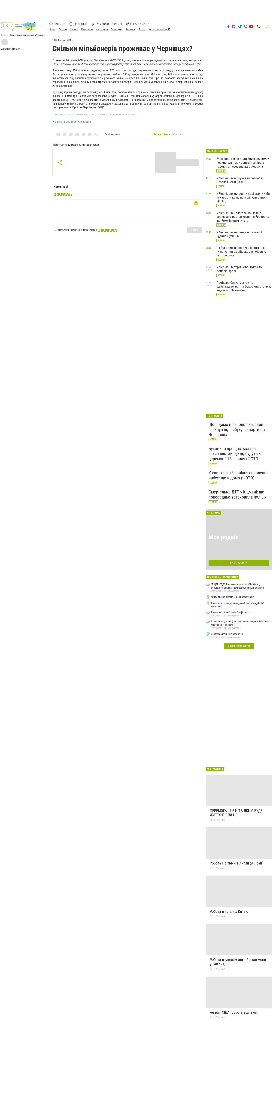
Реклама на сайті (109, 24)
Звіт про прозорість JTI (159, 29)
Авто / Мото (102, 29)
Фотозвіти (130, 29)
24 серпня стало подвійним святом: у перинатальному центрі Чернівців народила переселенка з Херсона (242, 162)
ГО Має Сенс (139, 24)
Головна (4, 35)
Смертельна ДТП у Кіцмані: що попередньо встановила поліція (238, 494)
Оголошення (116, 29)
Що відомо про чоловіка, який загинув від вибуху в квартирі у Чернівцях (237, 429)
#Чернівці (57, 122)
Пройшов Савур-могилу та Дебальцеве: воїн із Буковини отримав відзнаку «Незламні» (243, 286)
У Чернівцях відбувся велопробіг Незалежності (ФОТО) (239, 180)
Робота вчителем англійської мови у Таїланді (238, 961)
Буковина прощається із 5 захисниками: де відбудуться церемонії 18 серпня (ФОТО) (235, 453)
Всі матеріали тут (239, 562)
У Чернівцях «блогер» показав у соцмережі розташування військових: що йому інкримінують (242, 216)
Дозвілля (63, 29)
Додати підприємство (239, 645)
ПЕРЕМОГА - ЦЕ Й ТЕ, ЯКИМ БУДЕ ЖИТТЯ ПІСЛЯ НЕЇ (236, 812)
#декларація (84, 122)
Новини (59, 24)
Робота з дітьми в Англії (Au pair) (237, 863)
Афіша (52, 29)
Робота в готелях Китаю (229, 911)
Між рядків (224, 537)
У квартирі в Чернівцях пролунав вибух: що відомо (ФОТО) (239, 475)
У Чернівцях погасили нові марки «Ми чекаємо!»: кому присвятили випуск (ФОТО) (243, 197)
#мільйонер (70, 122)
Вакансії (74, 29)
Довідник (80, 24)
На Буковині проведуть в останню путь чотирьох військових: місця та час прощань (241, 251)
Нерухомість (87, 29)
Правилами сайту (107, 229)
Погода (142, 29)
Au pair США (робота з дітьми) (234, 1012)
